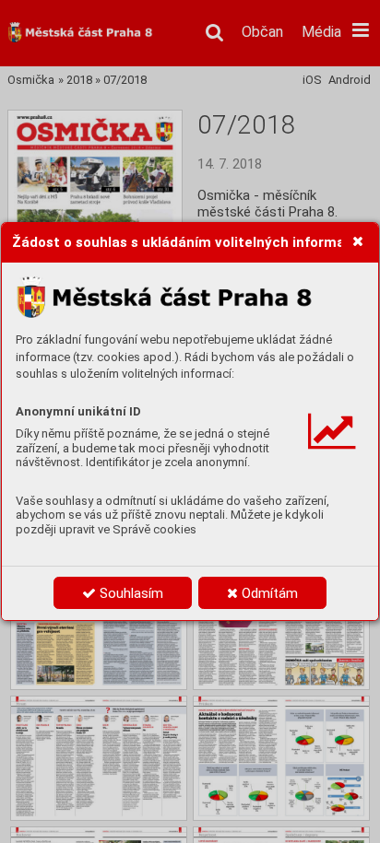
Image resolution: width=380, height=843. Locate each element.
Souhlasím (129, 593)
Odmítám (268, 593)
